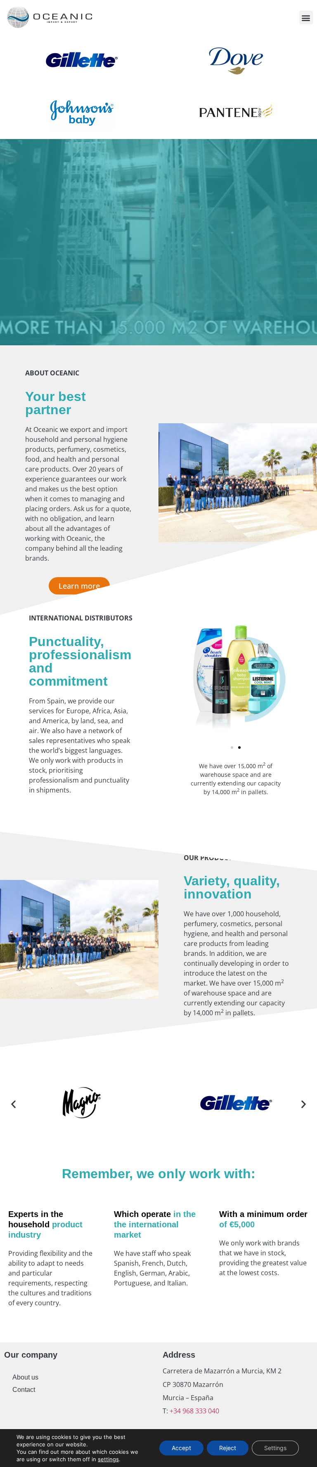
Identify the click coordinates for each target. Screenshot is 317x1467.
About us (25, 1377)
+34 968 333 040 (193, 1410)
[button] (306, 17)
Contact (23, 1389)
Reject (227, 1447)
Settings (275, 1447)
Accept (181, 1447)
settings (108, 1459)
